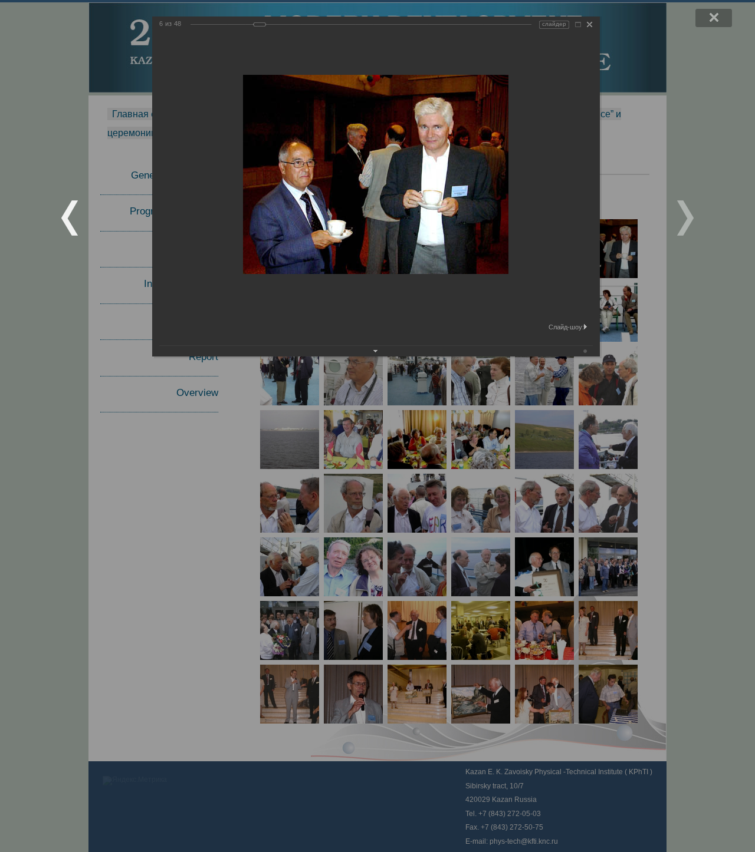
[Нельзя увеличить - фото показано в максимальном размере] (578, 24)
